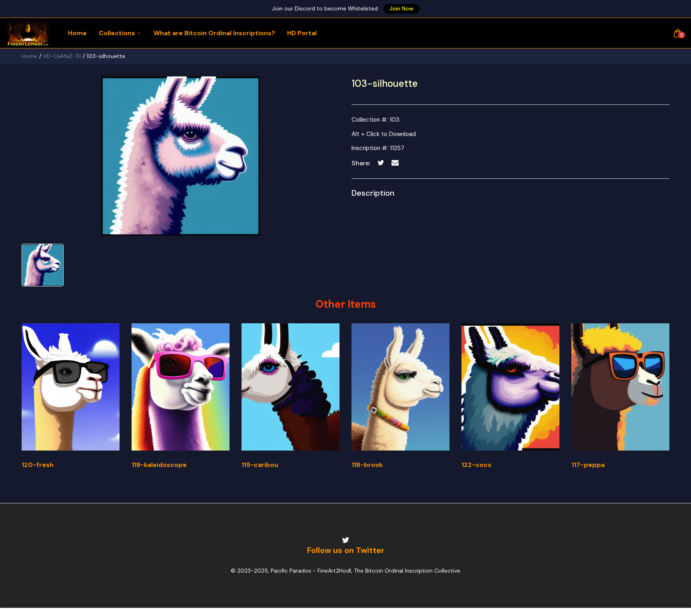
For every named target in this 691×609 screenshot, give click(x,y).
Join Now (401, 8)
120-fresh (38, 465)
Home (77, 33)
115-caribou (260, 465)
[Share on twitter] (381, 163)
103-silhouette (384, 83)
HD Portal (302, 33)
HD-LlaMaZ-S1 (62, 56)
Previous (21, 403)
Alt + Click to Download (383, 134)
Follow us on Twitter (345, 550)
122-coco (476, 465)
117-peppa (588, 465)
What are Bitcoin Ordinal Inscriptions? (214, 33)
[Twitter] (346, 540)
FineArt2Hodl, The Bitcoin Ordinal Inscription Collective (389, 570)
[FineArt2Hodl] (28, 33)
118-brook (367, 465)
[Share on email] (395, 163)
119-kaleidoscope (159, 465)
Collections (118, 33)
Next (670, 403)
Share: (360, 163)
